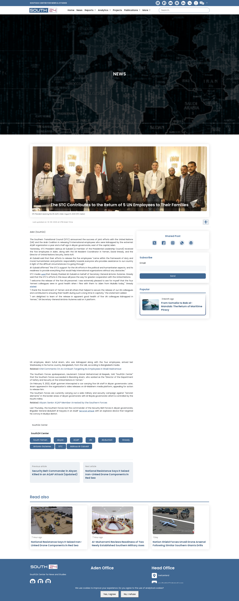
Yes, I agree (109, 594)
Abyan (60, 439)
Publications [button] (131, 10)
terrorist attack (86, 411)
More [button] (145, 10)
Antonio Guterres (42, 446)
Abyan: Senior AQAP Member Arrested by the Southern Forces (73, 402)
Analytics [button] (103, 10)
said (43, 274)
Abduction (107, 439)
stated (33, 286)
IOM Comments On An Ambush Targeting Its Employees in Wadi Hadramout (80, 368)
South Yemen (40, 439)
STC (61, 446)
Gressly (126, 439)
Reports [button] (89, 10)
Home (71, 10)
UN (90, 439)
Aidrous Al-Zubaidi (79, 446)
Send (172, 275)
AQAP (76, 439)
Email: (143, 263)
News (79, 10)
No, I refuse (130, 594)
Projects (117, 10)
